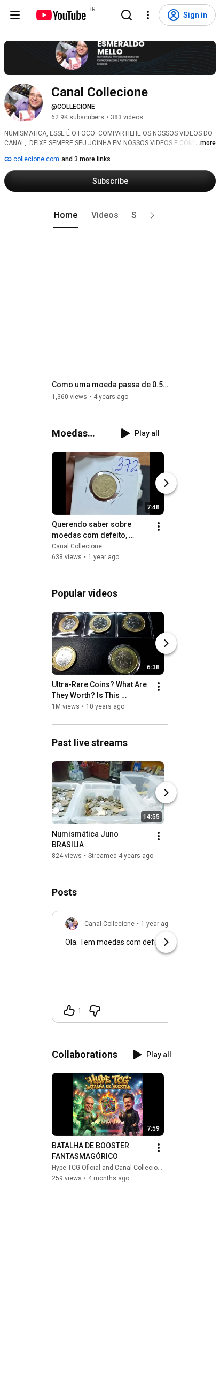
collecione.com (35, 159)
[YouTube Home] (60, 15)
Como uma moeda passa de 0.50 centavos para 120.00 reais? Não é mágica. (110, 384)
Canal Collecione (77, 546)
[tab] (65, 215)
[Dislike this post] (94, 1010)
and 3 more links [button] (86, 159)
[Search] (126, 15)
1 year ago (156, 924)
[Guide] (15, 15)
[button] (152, 215)
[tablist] (110, 215)
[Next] (166, 483)
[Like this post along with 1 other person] (69, 1010)
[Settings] (148, 15)
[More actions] (158, 526)
